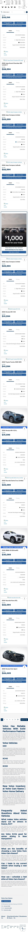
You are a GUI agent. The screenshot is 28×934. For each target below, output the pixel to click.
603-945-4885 (16, 2)
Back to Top (24, 719)
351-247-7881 (12, 2)
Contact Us (7, 901)
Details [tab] (10, 30)
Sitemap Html (11, 927)
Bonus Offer (20, 22)
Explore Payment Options (8, 23)
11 (9, 719)
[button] (24, 61)
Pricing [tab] (17, 30)
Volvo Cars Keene (2, 926)
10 (7, 719)
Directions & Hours (10, 917)
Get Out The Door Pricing (15, 25)
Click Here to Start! (14, 252)
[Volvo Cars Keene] (9, 7)
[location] (4, 2)
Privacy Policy (5, 927)
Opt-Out (18, 927)
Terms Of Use (8, 926)
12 (12, 719)
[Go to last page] (17, 719)
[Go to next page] (15, 719)
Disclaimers (23, 916)
